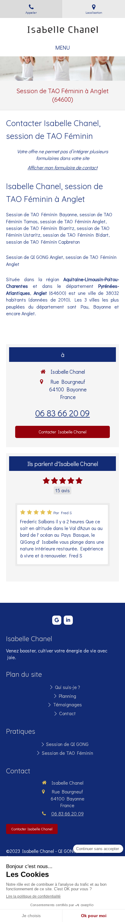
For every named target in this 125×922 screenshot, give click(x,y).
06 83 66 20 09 (62, 413)
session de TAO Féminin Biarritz (40, 228)
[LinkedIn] (68, 620)
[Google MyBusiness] (56, 620)
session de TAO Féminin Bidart (76, 234)
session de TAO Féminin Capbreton (43, 241)
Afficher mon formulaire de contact (62, 167)
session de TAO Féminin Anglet (73, 221)
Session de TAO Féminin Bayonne (41, 214)
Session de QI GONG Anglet (34, 257)
